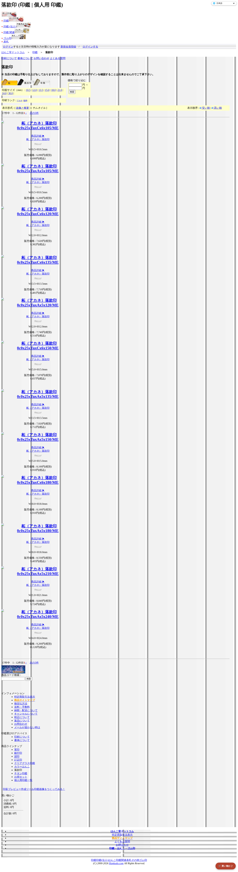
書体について (25, 58)
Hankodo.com (116, 863)
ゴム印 (143, 860)
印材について (9, 58)
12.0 (34, 90)
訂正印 (18, 759)
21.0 (59, 90)
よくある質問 (57, 58)
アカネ (19, 100)
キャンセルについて (26, 713)
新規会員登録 (68, 46)
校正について (22, 717)
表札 (128, 860)
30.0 (10, 93)
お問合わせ (20, 724)
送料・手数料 (22, 707)
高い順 (217, 107)
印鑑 (35, 52)
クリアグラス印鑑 (24, 763)
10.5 (28, 90)
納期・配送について (26, 710)
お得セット (20, 776)
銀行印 (18, 753)
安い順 (205, 107)
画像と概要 (22, 107)
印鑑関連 (121, 860)
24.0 (4, 93)
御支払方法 (20, 703)
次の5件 (34, 113)
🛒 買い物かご (225, 866)
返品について (22, 720)
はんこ (112, 860)
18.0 (53, 90)
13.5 (41, 90)
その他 (135, 860)
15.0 (47, 90)
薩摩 (25, 100)
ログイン (8, 46)
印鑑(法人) (102, 860)
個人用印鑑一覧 (23, 780)
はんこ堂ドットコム (13, 52)
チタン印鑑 (20, 773)
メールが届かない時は (27, 727)
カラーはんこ (22, 766)
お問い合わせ (41, 58)
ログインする (90, 46)
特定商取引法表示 (24, 696)
